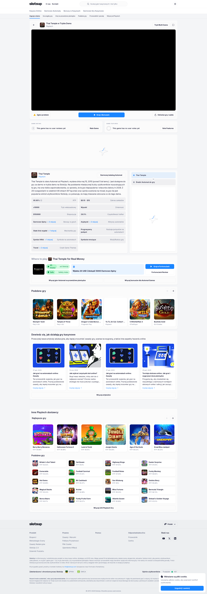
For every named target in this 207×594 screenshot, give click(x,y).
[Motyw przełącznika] (175, 4)
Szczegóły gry (48, 16)
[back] (33, 25)
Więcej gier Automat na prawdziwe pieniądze (67, 280)
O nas (48, 4)
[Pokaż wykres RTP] (41, 200)
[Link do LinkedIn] (175, 538)
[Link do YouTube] (163, 538)
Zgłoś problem (43, 115)
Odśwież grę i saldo (166, 115)
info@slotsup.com (70, 567)
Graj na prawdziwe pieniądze (65, 16)
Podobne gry (82, 16)
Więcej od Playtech (113, 16)
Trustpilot (169, 572)
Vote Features (168, 128)
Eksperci (32, 537)
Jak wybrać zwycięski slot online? (83, 373)
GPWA (71, 572)
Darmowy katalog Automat (111, 175)
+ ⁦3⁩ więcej (51, 222)
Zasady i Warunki (69, 537)
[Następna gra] (173, 291)
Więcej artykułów (103, 395)
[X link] (169, 538)
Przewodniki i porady (97, 16)
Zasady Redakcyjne (37, 544)
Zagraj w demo (34, 16)
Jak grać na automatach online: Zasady (45, 374)
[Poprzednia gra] (167, 291)
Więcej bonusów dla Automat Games (140, 280)
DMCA (83, 572)
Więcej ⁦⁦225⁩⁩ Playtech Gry (104, 508)
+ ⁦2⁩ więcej (43, 248)
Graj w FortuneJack (162, 266)
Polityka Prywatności (70, 541)
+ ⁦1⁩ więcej (52, 231)
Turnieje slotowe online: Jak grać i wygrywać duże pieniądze (156, 374)
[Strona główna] (35, 4)
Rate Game (94, 128)
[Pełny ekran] (173, 25)
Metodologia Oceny (37, 541)
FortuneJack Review (160, 272)
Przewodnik (133, 537)
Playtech (42, 177)
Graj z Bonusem (103, 115)
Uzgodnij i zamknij (182, 588)
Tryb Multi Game (161, 25)
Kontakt (55, 4)
